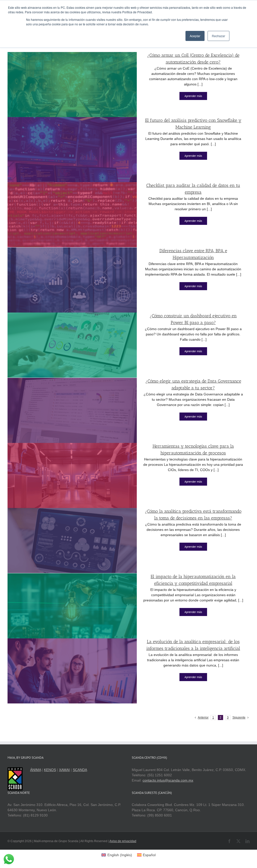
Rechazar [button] (218, 36)
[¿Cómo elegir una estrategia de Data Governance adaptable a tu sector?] (72, 380)
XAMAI (64, 770)
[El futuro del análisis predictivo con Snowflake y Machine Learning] (72, 120)
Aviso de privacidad (122, 841)
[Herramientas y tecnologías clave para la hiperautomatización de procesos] (72, 445)
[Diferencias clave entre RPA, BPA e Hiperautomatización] (72, 250)
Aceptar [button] (195, 36)
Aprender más (193, 96)
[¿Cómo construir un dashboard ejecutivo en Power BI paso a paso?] (72, 315)
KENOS (50, 770)
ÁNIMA (35, 770)
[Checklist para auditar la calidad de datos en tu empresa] (72, 185)
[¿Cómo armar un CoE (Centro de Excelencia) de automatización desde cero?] (72, 55)
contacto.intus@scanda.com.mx (168, 780)
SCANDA (80, 770)
